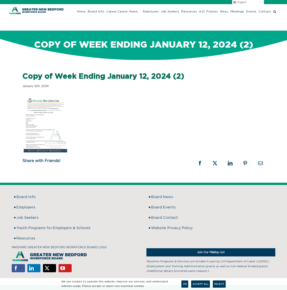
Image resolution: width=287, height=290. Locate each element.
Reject (219, 284)
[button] (274, 11)
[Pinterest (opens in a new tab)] (247, 163)
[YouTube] (65, 268)
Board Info (26, 197)
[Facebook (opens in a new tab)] (202, 163)
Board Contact (164, 218)
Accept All (200, 284)
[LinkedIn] (34, 268)
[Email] (260, 163)
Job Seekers (27, 218)
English (241, 2)
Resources (25, 238)
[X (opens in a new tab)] (217, 163)
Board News (162, 197)
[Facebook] (18, 268)
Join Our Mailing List (211, 252)
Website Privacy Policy (172, 228)
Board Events (163, 207)
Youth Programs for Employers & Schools (53, 228)
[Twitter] (49, 268)
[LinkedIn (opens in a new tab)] (232, 163)
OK (185, 284)
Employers (25, 207)
